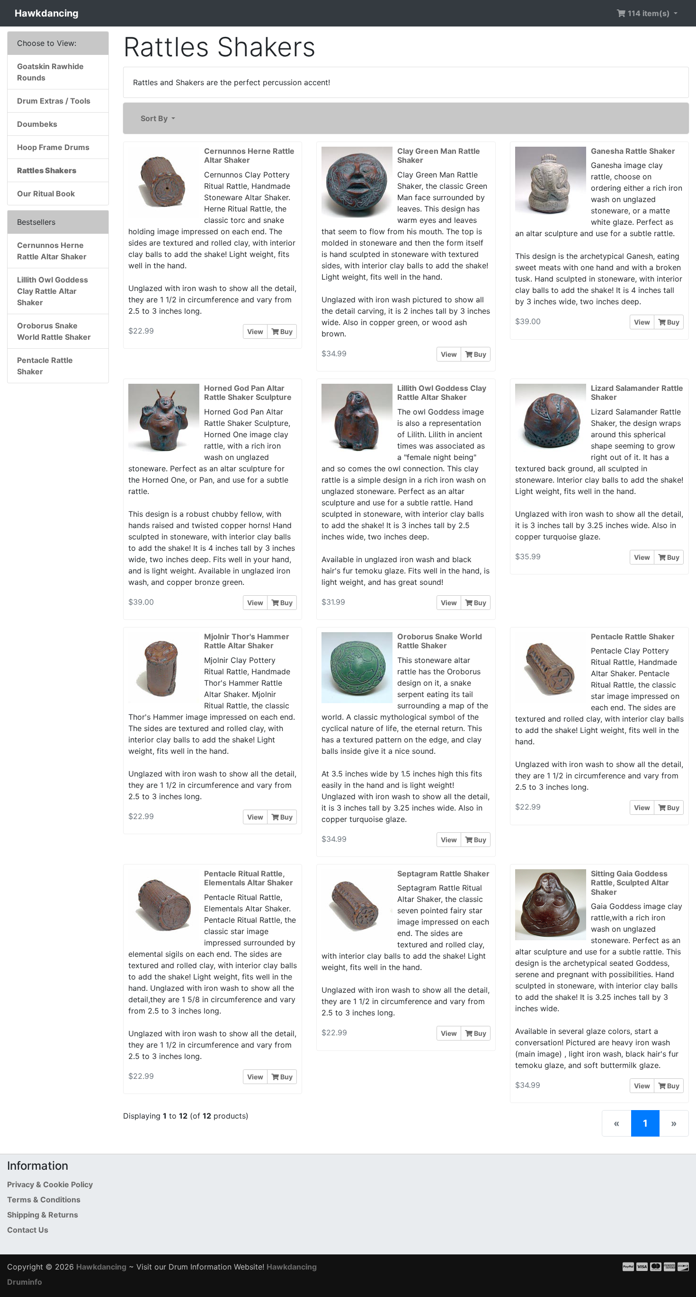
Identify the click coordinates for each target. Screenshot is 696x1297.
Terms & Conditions (43, 1199)
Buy (286, 331)
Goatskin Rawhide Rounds (50, 72)
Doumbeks (37, 124)
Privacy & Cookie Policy (50, 1184)
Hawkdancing (47, 13)
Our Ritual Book (46, 193)
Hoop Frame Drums (53, 147)
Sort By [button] (155, 118)
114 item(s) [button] (649, 13)
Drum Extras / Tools (53, 101)
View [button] (255, 331)
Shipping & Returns (42, 1214)
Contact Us (27, 1230)
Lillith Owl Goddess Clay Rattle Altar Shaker (52, 291)
